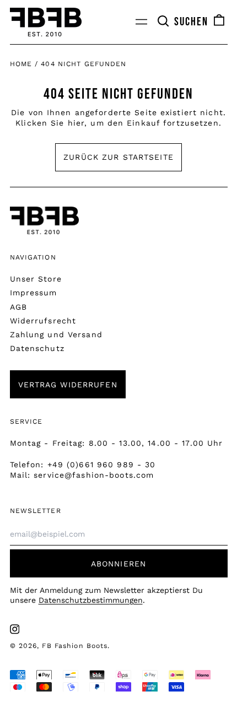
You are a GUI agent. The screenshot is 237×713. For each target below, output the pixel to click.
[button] (182, 22)
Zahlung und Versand (56, 334)
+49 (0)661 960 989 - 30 (101, 464)
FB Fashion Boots (74, 646)
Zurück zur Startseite (118, 157)
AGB (18, 307)
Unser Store (36, 278)
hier (76, 122)
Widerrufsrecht (43, 320)
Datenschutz (37, 348)
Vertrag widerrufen (67, 384)
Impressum (33, 292)
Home (21, 64)
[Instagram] (15, 629)
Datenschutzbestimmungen (91, 600)
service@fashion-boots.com (94, 475)
